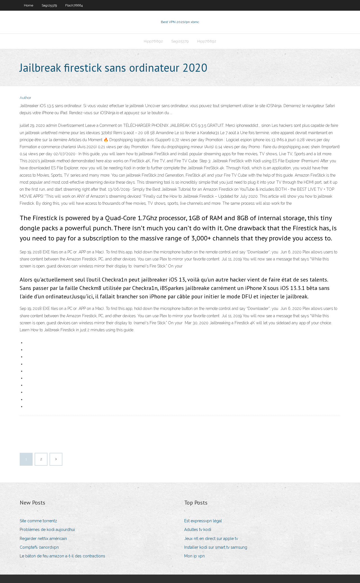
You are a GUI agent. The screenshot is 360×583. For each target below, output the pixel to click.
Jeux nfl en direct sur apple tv (211, 538)
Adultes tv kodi (197, 529)
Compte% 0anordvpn (39, 547)
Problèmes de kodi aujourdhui (47, 529)
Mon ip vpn (194, 556)
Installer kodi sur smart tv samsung (215, 547)
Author (25, 98)
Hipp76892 (153, 41)
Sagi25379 (49, 5)
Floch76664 (74, 5)
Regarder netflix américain (43, 538)
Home (28, 5)
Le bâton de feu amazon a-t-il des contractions (62, 556)
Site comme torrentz (38, 521)
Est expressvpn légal (203, 521)
